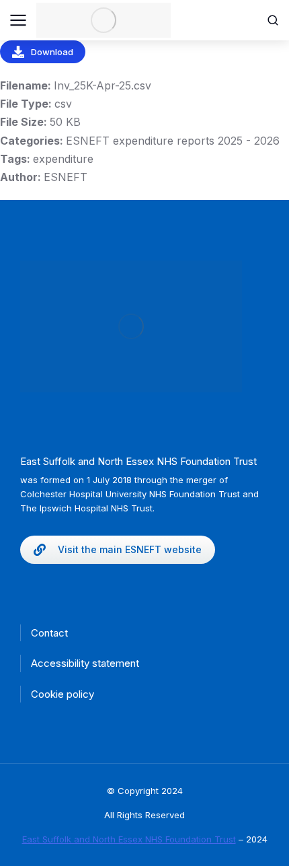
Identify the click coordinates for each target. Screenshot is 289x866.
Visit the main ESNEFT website (130, 549)
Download (52, 51)
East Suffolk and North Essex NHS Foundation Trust (129, 839)
